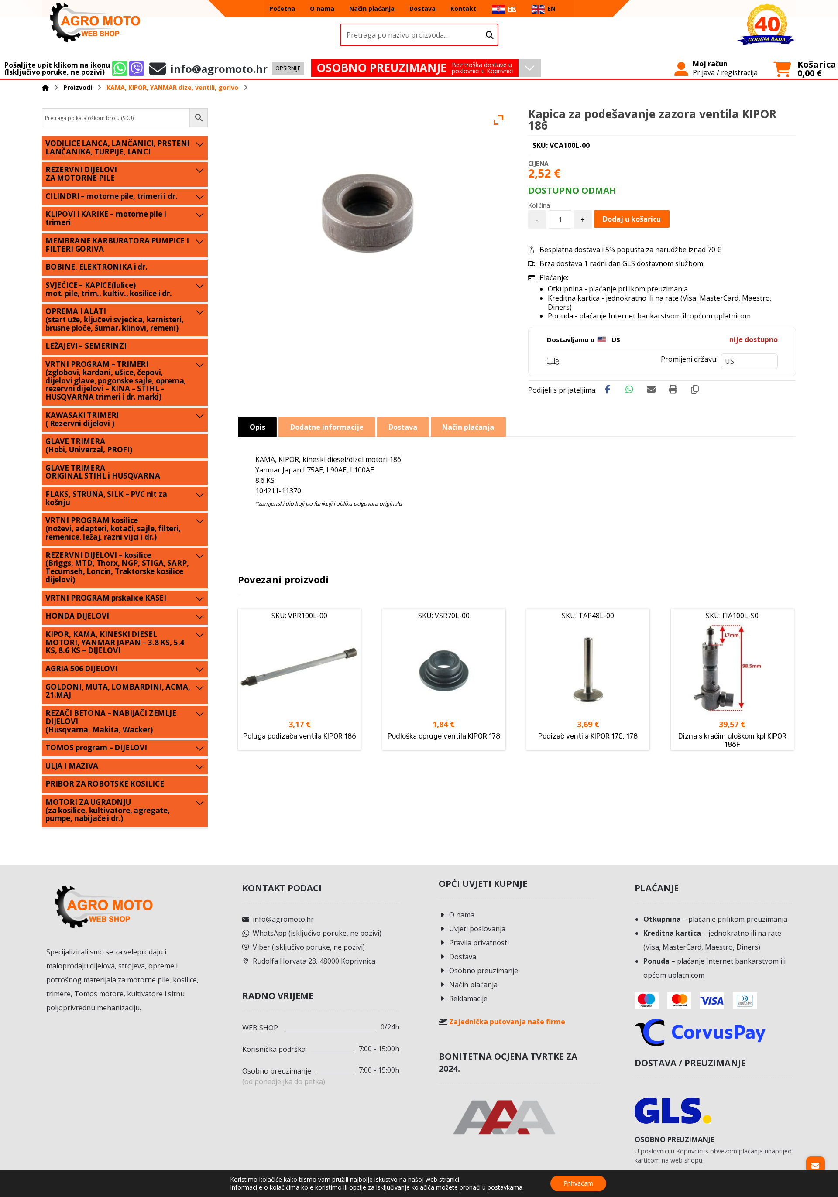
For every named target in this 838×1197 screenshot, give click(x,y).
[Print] (673, 389)
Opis (257, 427)
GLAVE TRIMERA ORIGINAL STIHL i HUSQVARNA (102, 472)
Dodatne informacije (327, 427)
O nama (461, 915)
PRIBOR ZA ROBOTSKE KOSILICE (104, 784)
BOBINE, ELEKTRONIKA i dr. (96, 267)
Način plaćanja (473, 984)
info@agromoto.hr (283, 919)
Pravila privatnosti (479, 942)
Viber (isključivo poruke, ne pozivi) (309, 947)
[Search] (490, 35)
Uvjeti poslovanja (477, 929)
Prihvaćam (578, 1183)
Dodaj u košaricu (632, 219)
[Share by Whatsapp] (629, 389)
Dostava (462, 956)
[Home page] (45, 87)
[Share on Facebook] (607, 389)
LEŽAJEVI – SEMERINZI (86, 346)
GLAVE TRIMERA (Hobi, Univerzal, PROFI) (88, 445)
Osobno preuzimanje (483, 970)
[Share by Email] (651, 389)
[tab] (257, 427)
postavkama (505, 1187)
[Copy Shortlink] (695, 389)
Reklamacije (468, 998)
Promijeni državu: (689, 359)
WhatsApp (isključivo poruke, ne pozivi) (317, 933)
